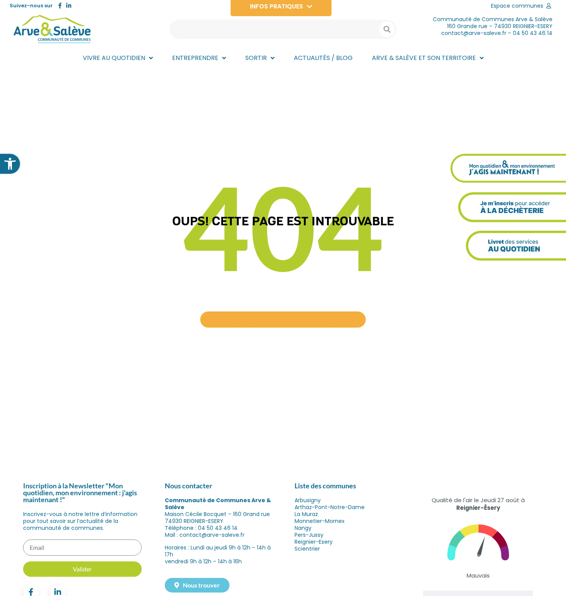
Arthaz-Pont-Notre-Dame (330, 507)
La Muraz (306, 514)
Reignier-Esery (314, 541)
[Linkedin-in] (69, 5)
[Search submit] (387, 29)
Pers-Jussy (309, 534)
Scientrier (307, 548)
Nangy (303, 527)
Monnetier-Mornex (320, 521)
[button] (10, 164)
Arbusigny (308, 500)
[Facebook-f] (60, 5)
